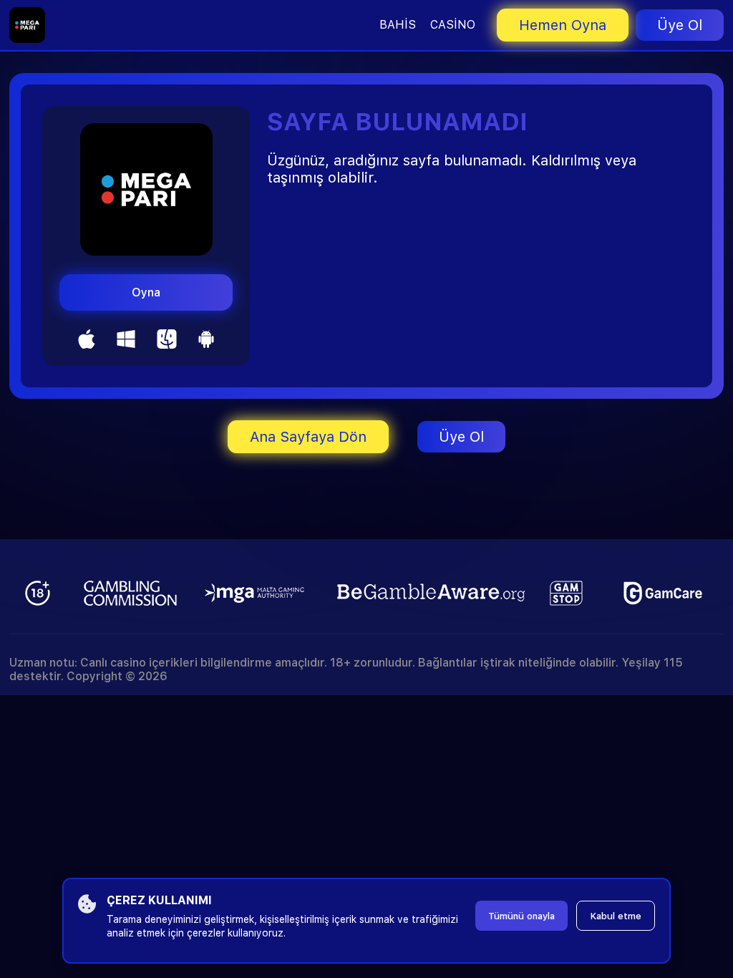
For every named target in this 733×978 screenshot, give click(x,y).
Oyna (146, 292)
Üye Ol (679, 25)
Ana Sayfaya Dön (308, 436)
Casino (452, 25)
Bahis (397, 25)
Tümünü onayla (521, 916)
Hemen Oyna (562, 25)
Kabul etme (616, 916)
